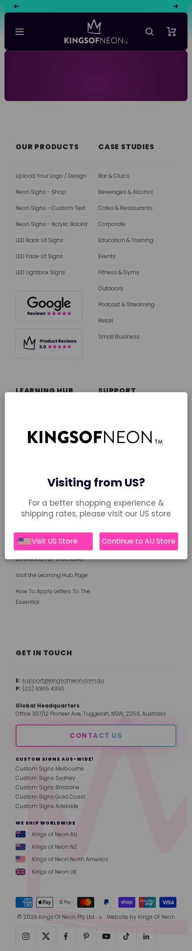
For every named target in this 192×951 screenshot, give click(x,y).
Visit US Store (55, 541)
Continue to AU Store (138, 541)
